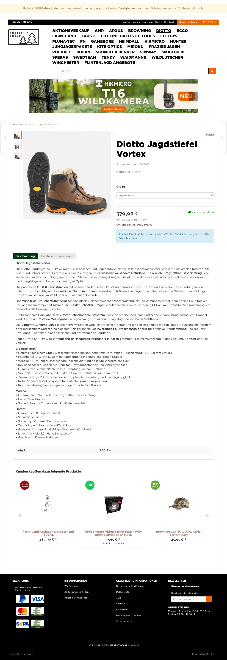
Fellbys (168, 36)
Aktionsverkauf (70, 30)
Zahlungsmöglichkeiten (76, 592)
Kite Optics (109, 46)
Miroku (135, 46)
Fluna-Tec (63, 41)
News (158, 22)
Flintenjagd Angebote (109, 62)
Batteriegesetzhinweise (128, 615)
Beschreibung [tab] (25, 256)
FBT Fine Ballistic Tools (128, 36)
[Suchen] (212, 71)
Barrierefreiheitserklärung (129, 586)
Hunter (178, 41)
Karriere (148, 22)
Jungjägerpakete (72, 46)
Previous (20, 515)
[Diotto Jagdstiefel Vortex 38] (222, 138)
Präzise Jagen (164, 46)
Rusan (83, 52)
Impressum (122, 609)
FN (83, 41)
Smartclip (173, 52)
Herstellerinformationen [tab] (57, 256)
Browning (139, 30)
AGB (118, 598)
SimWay (148, 52)
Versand (142, 220)
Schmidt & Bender (115, 52)
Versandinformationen (75, 598)
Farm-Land (64, 36)
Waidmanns (133, 57)
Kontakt (169, 22)
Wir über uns (71, 586)
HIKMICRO (155, 41)
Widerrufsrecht (124, 621)
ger (19, 21)
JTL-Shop (211, 654)
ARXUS (116, 30)
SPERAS (60, 57)
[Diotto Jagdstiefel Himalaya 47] (5, 138)
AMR (99, 30)
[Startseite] (14, 124)
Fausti (89, 36)
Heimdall (129, 41)
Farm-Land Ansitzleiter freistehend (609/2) (48, 533)
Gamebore (102, 41)
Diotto (163, 30)
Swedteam (84, 57)
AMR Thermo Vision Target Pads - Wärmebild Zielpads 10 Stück (113, 533)
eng (29, 21)
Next (207, 515)
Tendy (108, 57)
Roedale (61, 52)
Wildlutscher (167, 57)
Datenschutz (122, 592)
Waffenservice (131, 22)
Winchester (65, 62)
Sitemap (120, 603)
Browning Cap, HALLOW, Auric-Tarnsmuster (179, 533)
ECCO (182, 30)
